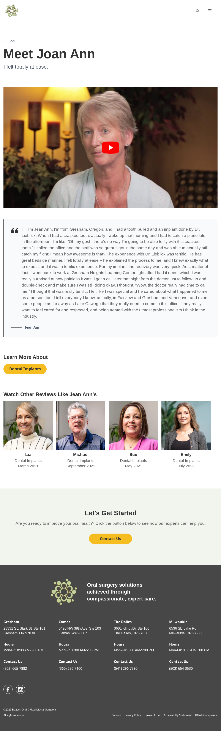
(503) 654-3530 (181, 668)
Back (12, 41)
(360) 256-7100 (70, 668)
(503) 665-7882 (15, 668)
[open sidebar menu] (209, 10)
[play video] (110, 147)
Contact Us (110, 538)
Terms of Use (152, 715)
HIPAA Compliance (206, 715)
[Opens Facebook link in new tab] (8, 689)
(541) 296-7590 (125, 668)
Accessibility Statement (178, 715)
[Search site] (197, 10)
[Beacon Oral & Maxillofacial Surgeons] (11, 10)
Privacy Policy (133, 715)
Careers (116, 715)
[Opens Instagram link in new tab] (20, 689)
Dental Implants (25, 368)
